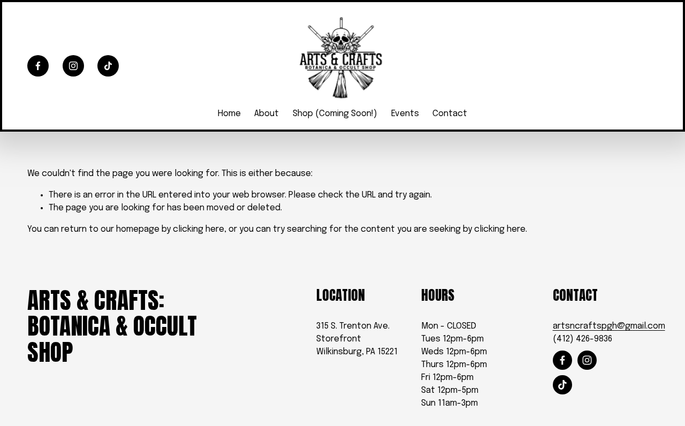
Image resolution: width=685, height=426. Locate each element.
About (266, 113)
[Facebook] (38, 66)
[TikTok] (108, 66)
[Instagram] (73, 66)
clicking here (198, 229)
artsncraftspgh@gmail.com (609, 326)
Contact (449, 113)
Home (229, 113)
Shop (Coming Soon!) (335, 113)
